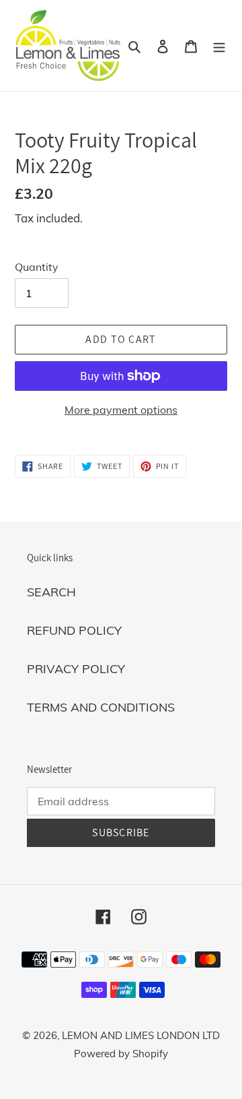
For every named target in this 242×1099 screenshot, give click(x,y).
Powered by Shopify (121, 1053)
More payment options (121, 409)
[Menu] (219, 45)
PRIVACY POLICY (76, 669)
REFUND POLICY (74, 630)
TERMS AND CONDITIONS (101, 707)
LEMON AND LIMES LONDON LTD (141, 1035)
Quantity (36, 267)
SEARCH (51, 592)
